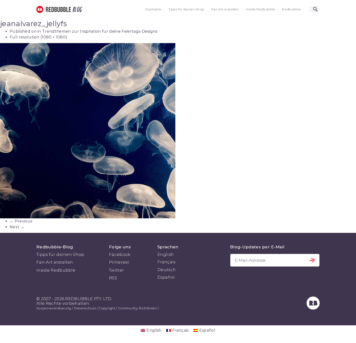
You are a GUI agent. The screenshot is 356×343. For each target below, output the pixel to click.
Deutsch (166, 269)
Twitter (116, 270)
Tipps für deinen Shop (186, 9)
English (165, 254)
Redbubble (291, 9)
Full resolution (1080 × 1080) (38, 37)
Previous (21, 221)
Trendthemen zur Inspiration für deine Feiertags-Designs (99, 31)
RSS (113, 277)
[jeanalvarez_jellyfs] (178, 130)
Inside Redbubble (260, 9)
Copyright (107, 308)
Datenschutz (85, 308)
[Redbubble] (313, 308)
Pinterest (119, 262)
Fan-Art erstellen (225, 9)
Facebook (120, 254)
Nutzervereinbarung (53, 308)
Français (166, 261)
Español (166, 277)
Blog (76, 9)
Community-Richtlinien (137, 308)
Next (17, 227)
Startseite (153, 9)
